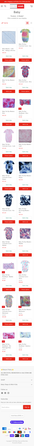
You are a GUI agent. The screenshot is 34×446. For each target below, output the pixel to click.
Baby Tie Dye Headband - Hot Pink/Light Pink (6, 345)
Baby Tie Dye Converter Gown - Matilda (7, 243)
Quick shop (9, 56)
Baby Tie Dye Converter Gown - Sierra (24, 276)
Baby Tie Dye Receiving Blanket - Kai (24, 210)
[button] (31, 411)
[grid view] (27, 23)
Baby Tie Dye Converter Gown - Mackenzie (7, 311)
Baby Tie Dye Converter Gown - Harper (7, 177)
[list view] (31, 23)
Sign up (26, 407)
